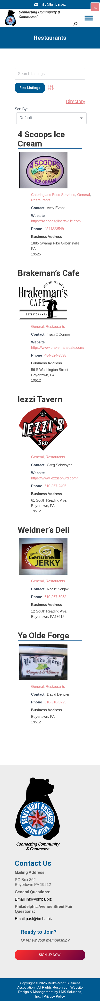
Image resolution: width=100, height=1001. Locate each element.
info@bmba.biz (53, 4)
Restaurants (40, 200)
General (83, 195)
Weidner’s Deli (43, 530)
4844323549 (54, 229)
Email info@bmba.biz (33, 899)
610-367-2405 (55, 486)
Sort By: (21, 109)
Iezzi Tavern (40, 399)
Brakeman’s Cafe (49, 273)
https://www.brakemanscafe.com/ (57, 347)
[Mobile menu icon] (88, 18)
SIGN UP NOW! (50, 955)
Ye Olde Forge (43, 635)
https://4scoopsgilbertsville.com (56, 221)
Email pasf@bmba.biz (34, 919)
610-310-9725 (55, 702)
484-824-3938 (55, 355)
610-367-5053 (55, 597)
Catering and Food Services (53, 195)
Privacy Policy (54, 996)
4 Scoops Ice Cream (41, 138)
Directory (75, 101)
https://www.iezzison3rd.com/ (54, 478)
